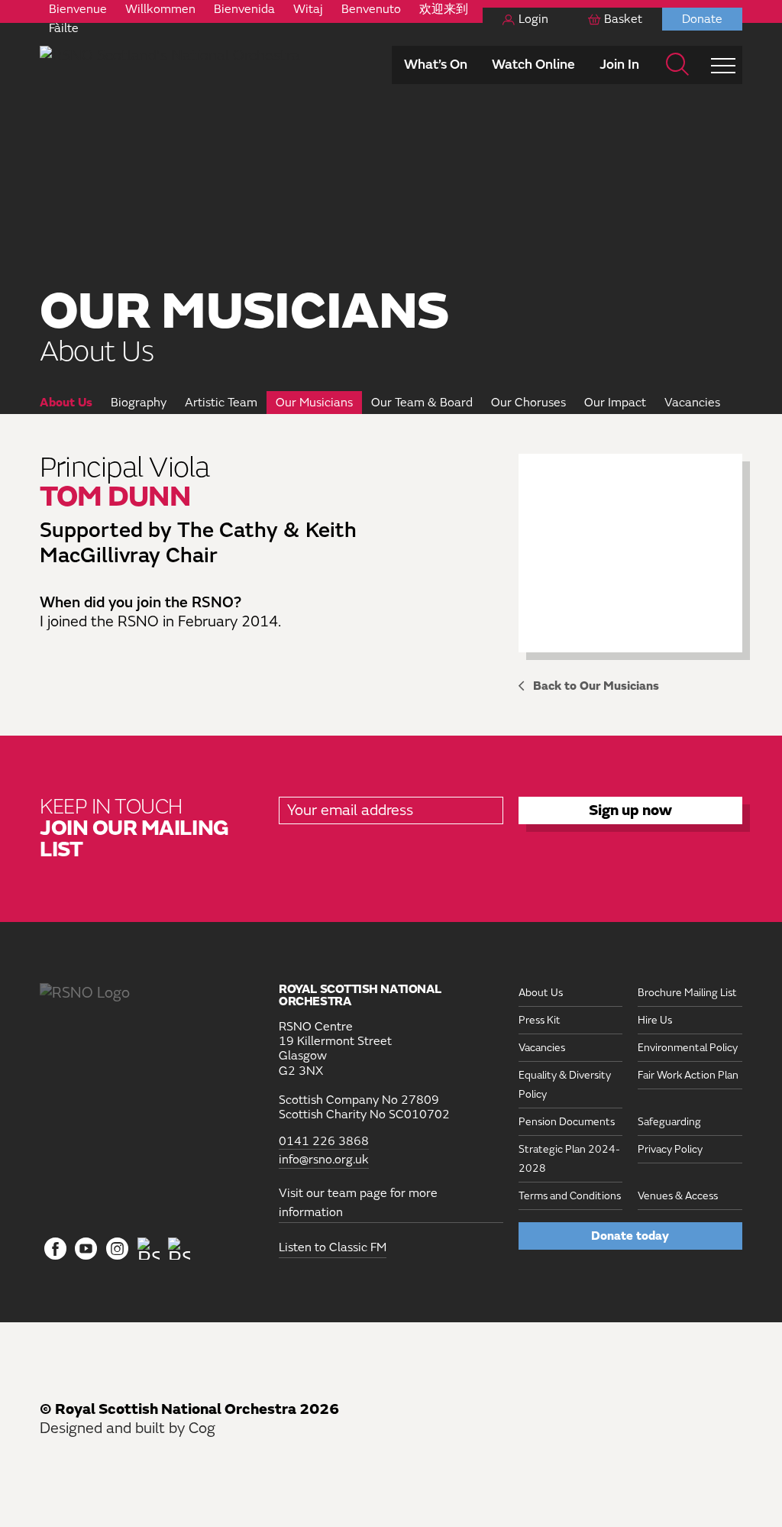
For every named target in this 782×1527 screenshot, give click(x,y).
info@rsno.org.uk (324, 1160)
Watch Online (533, 64)
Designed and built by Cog (127, 1428)
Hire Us (655, 1020)
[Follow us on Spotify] (179, 1248)
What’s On (435, 64)
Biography (138, 402)
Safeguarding (669, 1121)
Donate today (630, 1236)
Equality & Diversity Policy (565, 1085)
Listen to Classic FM (332, 1247)
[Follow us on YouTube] (86, 1249)
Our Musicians (314, 402)
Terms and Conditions (570, 1195)
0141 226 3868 (324, 1141)
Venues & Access (678, 1195)
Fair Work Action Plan (688, 1075)
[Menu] (723, 65)
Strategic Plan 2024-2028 (569, 1159)
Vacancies (692, 402)
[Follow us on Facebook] (55, 1249)
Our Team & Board (422, 402)
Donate (702, 19)
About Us (66, 402)
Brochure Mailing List (687, 992)
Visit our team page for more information (358, 1203)
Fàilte (64, 28)
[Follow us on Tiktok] (148, 1248)
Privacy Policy (670, 1149)
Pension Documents (567, 1121)
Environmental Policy (688, 1047)
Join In (619, 64)
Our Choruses (528, 402)
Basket (623, 19)
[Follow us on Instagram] (117, 1249)
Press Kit (540, 1020)
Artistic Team (221, 402)
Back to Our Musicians (596, 686)
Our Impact (615, 402)
